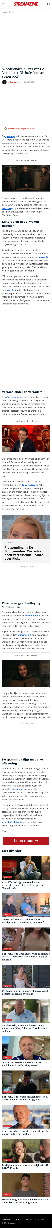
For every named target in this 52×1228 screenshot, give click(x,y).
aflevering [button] (10, 397)
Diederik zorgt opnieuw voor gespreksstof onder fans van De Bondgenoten (25, 1201)
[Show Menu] (3, 4)
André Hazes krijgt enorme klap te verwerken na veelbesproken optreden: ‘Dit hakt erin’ (24, 885)
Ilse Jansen (15, 82)
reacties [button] (6, 208)
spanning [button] (10, 136)
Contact (41, 1219)
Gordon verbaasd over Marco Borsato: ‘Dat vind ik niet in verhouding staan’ (25, 1064)
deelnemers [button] (18, 789)
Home (4, 12)
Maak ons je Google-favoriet (21, 128)
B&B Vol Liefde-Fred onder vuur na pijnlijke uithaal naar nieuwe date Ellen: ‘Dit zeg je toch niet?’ (26, 957)
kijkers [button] (41, 257)
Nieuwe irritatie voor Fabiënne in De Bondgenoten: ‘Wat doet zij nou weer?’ (23, 921)
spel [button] (9, 289)
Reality (11, 12)
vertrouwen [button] (22, 634)
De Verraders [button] (28, 484)
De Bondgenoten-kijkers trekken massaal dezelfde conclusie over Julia (25, 992)
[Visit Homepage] (26, 4)
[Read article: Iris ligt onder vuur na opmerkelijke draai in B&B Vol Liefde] (26, 1151)
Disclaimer (29, 1219)
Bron (4, 831)
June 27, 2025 (29, 82)
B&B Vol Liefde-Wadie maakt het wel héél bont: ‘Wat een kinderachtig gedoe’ (25, 1098)
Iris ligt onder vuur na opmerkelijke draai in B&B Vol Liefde (25, 1167)
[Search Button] (48, 4)
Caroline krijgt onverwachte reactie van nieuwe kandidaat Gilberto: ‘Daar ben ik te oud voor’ (25, 1028)
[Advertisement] (26, 40)
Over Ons (6, 1219)
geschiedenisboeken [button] (13, 822)
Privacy (17, 1219)
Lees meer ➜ (26, 840)
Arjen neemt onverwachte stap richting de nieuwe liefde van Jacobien (25, 1132)
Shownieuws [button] (31, 615)
